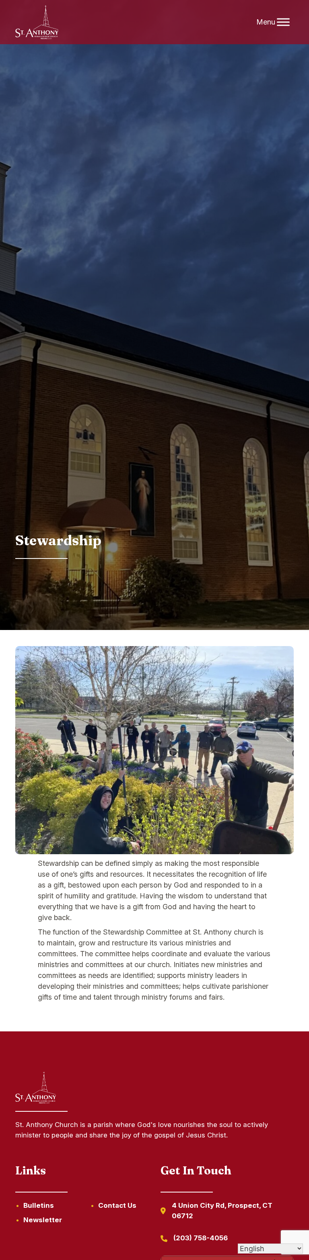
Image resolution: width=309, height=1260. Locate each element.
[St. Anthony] (36, 22)
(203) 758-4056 (200, 1238)
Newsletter (42, 1220)
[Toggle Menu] (283, 22)
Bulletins (38, 1205)
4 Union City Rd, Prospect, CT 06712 (222, 1210)
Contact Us (117, 1205)
